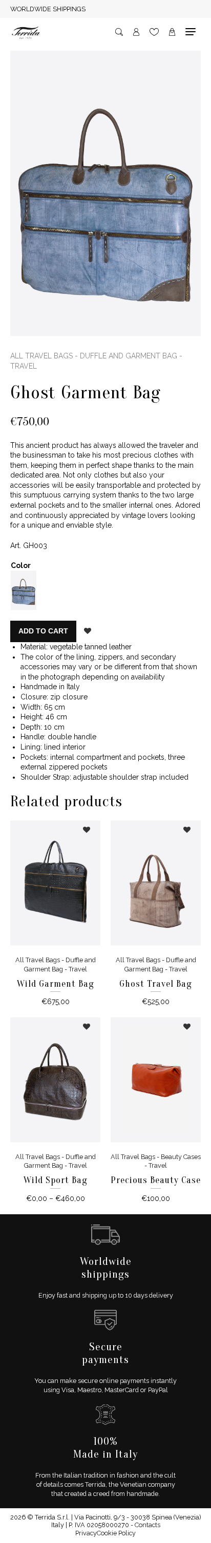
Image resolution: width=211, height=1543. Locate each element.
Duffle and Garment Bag (128, 356)
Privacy (86, 1533)
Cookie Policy (116, 1533)
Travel (23, 366)
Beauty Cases (181, 1157)
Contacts (147, 1525)
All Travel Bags (41, 356)
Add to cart (43, 631)
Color (21, 565)
